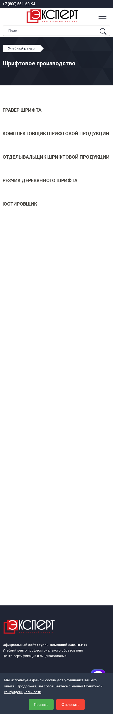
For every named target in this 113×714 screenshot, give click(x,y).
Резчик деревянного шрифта (40, 180)
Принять (41, 704)
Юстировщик (20, 204)
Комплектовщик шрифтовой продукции (56, 133)
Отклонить (70, 704)
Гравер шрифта (22, 110)
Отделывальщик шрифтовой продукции (56, 157)
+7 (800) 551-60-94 (19, 4)
